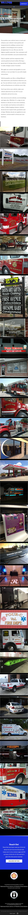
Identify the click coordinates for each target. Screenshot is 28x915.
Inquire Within (14, 861)
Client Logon (12, 913)
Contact (24, 3)
